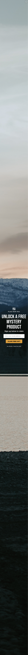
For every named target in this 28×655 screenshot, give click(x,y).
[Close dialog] (26, 2)
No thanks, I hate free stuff (14, 346)
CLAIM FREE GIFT (14, 341)
